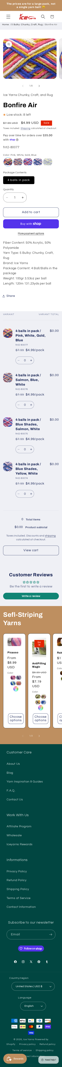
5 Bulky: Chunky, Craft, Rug (26, 24)
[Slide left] (22, 85)
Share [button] (10, 295)
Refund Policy (17, 880)
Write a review (31, 596)
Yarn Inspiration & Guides (25, 781)
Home (5, 24)
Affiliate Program (19, 826)
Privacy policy (27, 1044)
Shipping (25, 128)
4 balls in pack (19, 180)
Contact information (33, 1056)
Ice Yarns (28, 1039)
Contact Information (21, 906)
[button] (8, 16)
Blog (10, 772)
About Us (13, 763)
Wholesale (14, 835)
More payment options (31, 233)
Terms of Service (19, 898)
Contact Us (15, 799)
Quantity (8, 189)
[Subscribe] (50, 934)
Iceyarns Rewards (20, 844)
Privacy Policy (17, 871)
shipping (50, 535)
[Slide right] (39, 85)
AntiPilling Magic (39, 665)
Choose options (16, 718)
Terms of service (22, 1050)
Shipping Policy (18, 889)
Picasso (12, 652)
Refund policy (47, 1044)
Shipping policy (45, 1050)
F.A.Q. (11, 790)
